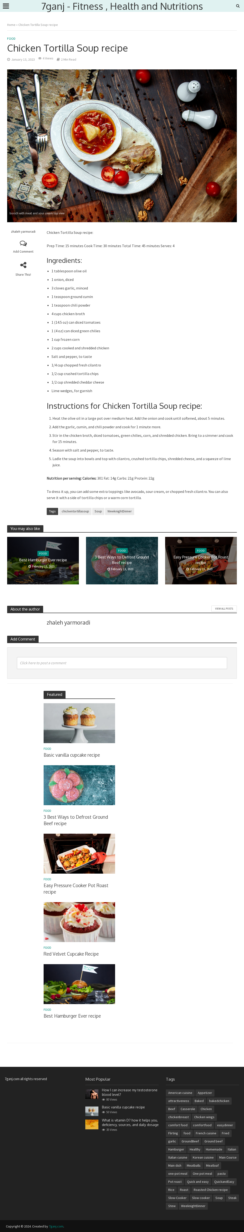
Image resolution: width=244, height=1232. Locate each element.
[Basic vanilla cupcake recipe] (79, 723)
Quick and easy (198, 1181)
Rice (171, 1190)
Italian (232, 1149)
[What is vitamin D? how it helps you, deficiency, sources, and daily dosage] (91, 1124)
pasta (222, 1173)
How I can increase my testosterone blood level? (130, 1092)
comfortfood (202, 1125)
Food (11, 38)
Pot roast (175, 1181)
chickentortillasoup (75, 511)
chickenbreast (178, 1117)
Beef (171, 1109)
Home (11, 25)
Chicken (206, 1109)
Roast (184, 1190)
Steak (232, 1198)
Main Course (228, 1157)
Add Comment (23, 251)
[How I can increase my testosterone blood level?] (91, 1093)
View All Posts (224, 608)
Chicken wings (204, 1117)
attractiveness (178, 1101)
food (186, 1133)
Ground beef (213, 1141)
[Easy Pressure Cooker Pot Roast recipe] (79, 853)
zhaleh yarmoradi (23, 231)
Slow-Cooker (177, 1198)
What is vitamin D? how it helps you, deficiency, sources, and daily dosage (130, 1122)
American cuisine (180, 1093)
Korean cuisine (203, 1157)
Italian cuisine (177, 1157)
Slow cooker (201, 1198)
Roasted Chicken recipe (211, 1190)
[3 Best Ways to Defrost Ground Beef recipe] (79, 785)
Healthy (195, 1149)
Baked (199, 1101)
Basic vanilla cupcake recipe (72, 755)
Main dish (174, 1165)
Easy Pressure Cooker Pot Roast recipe (200, 560)
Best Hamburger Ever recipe (43, 560)
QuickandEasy (224, 1181)
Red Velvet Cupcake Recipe (71, 954)
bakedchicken (219, 1101)
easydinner (225, 1125)
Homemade (214, 1149)
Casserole (188, 1109)
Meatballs (194, 1165)
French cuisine (206, 1133)
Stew (172, 1206)
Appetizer (205, 1093)
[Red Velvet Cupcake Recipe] (79, 921)
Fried (225, 1133)
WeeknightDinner (119, 511)
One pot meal (202, 1173)
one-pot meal (177, 1173)
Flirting (173, 1133)
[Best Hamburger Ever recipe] (79, 984)
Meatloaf (212, 1165)
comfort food (178, 1125)
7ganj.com (56, 1226)
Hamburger (176, 1149)
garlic (172, 1141)
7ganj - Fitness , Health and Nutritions (122, 6)
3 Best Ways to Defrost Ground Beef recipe (122, 560)
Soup (98, 511)
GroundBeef (190, 1141)
